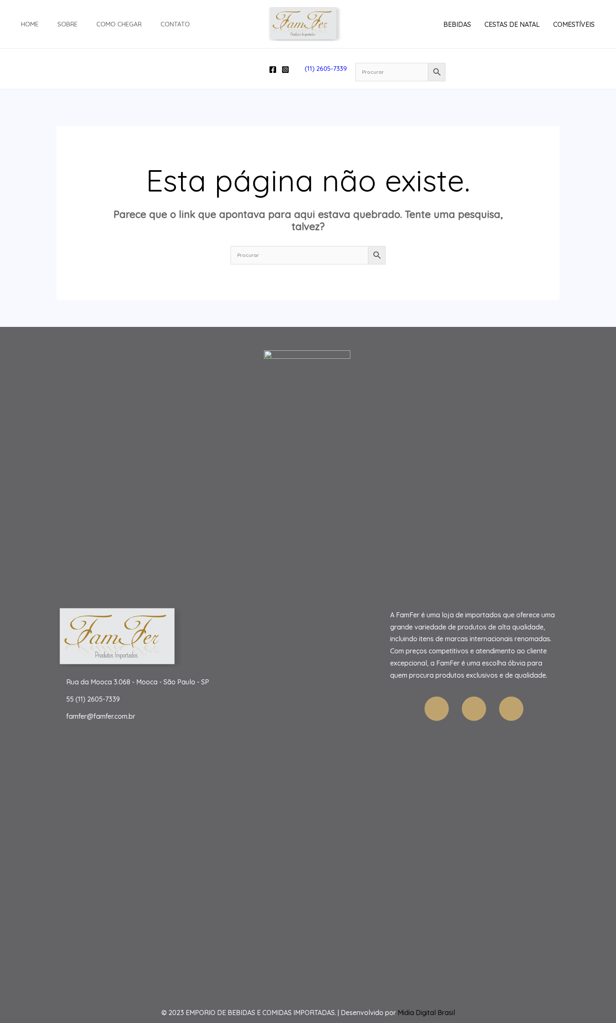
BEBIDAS (457, 24)
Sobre (67, 24)
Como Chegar (119, 24)
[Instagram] (285, 69)
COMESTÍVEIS (574, 24)
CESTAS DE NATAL (512, 24)
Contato (175, 24)
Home (30, 24)
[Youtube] (474, 709)
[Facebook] (273, 69)
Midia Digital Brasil (426, 1012)
